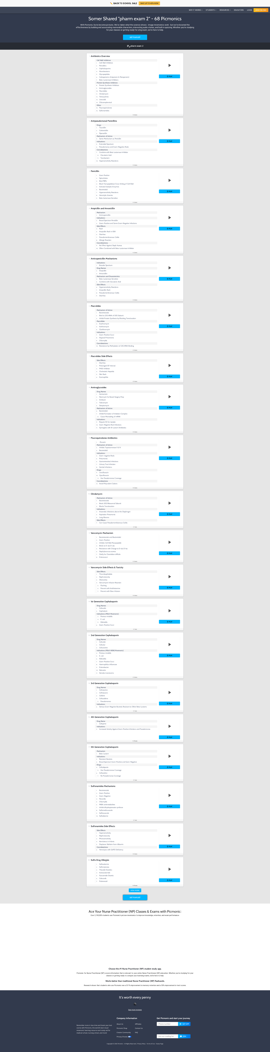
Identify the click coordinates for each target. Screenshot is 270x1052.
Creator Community (124, 1032)
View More (135, 890)
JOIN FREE (261, 10)
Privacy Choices (122, 1037)
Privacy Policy (141, 1044)
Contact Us (139, 1028)
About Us (120, 1024)
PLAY (170, 76)
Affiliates (138, 1024)
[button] (135, 942)
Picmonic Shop (122, 1028)
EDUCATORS (239, 10)
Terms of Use (151, 1044)
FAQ (136, 1032)
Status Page (159, 1044)
